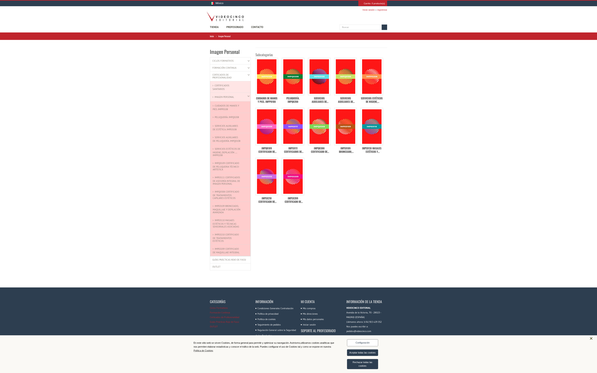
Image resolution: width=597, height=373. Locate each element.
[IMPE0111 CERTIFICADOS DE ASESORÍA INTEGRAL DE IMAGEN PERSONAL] (293, 126)
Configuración (363, 342)
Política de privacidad (267, 313)
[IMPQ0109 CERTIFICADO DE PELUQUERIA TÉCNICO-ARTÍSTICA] (266, 126)
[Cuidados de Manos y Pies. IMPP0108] (266, 76)
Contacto (257, 27)
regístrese (382, 10)
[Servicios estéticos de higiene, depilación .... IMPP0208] (372, 76)
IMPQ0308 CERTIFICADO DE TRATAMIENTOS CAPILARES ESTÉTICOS (226, 195)
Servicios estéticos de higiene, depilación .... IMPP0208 (226, 152)
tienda (214, 27)
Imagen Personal (224, 97)
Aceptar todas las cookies (362, 352)
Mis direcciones (310, 313)
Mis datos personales (313, 319)
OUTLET (216, 266)
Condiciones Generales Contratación (275, 308)
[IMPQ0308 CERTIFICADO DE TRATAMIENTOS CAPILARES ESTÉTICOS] (319, 126)
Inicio (212, 36)
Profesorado (234, 27)
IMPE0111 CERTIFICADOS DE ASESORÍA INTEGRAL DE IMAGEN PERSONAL (226, 180)
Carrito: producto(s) (374, 3)
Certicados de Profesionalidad (222, 76)
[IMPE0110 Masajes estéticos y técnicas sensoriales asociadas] (372, 126)
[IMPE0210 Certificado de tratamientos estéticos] (266, 176)
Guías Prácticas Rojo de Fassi (229, 259)
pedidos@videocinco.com (358, 331)
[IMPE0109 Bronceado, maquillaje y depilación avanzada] (345, 126)
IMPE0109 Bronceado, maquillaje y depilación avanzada (226, 209)
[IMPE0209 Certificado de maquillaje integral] (293, 176)
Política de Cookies (203, 350)
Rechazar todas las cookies (362, 364)
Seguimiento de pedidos (269, 324)
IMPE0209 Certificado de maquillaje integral (226, 250)
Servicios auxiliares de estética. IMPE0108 (225, 127)
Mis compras (309, 308)
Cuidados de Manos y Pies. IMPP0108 (226, 107)
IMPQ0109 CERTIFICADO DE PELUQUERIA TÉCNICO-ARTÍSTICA (226, 166)
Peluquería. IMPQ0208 (227, 117)
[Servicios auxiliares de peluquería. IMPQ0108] (345, 76)
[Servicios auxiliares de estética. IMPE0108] (319, 76)
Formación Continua (224, 67)
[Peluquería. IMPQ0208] (293, 76)
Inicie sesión (369, 10)
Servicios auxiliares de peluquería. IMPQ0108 (226, 139)
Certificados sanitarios (221, 87)
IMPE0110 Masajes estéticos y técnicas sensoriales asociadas (226, 223)
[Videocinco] (225, 16)
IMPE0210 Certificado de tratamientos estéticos (226, 237)
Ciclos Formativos (223, 60)
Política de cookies (266, 319)
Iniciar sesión (309, 324)
